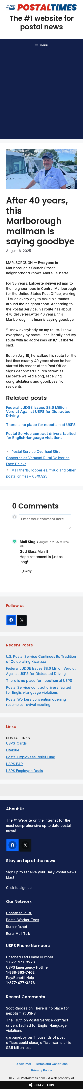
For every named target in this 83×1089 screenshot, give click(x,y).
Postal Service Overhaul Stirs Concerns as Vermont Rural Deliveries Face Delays (38, 458)
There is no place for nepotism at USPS (41, 425)
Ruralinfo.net (16, 927)
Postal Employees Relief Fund (30, 757)
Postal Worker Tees (22, 920)
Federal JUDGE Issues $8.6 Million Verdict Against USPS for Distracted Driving (38, 411)
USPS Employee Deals (24, 771)
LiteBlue (12, 750)
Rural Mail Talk (18, 934)
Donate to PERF (19, 913)
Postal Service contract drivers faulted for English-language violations (41, 435)
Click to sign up (19, 888)
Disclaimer (23, 1064)
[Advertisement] (41, 95)
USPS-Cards (16, 743)
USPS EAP (14, 764)
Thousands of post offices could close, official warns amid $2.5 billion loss (38, 1042)
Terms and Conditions (51, 1064)
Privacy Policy (41, 1070)
